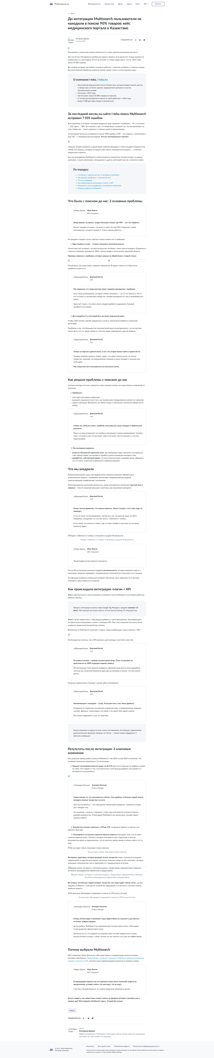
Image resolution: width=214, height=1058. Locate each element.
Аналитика (109, 4)
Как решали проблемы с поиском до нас (94, 178)
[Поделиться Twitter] (140, 40)
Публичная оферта (121, 1046)
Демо (120, 4)
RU (145, 4)
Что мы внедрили (85, 180)
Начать (158, 4)
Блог (138, 4)
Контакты (90, 1046)
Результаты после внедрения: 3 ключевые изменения (99, 186)
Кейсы (72, 1011)
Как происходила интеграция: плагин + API (95, 183)
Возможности (94, 4)
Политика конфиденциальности (146, 1046)
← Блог (71, 13)
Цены (129, 4)
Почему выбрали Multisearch (89, 188)
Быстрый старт (104, 1046)
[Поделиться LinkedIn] (144, 40)
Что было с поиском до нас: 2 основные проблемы (98, 175)
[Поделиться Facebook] (136, 40)
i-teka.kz (102, 79)
